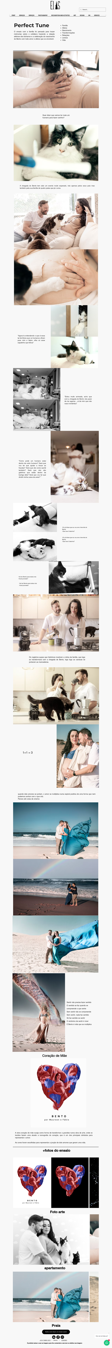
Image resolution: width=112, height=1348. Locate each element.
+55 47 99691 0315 (45, 1340)
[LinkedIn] (53, 1337)
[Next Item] (96, 1182)
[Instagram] (62, 1337)
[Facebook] (58, 1337)
